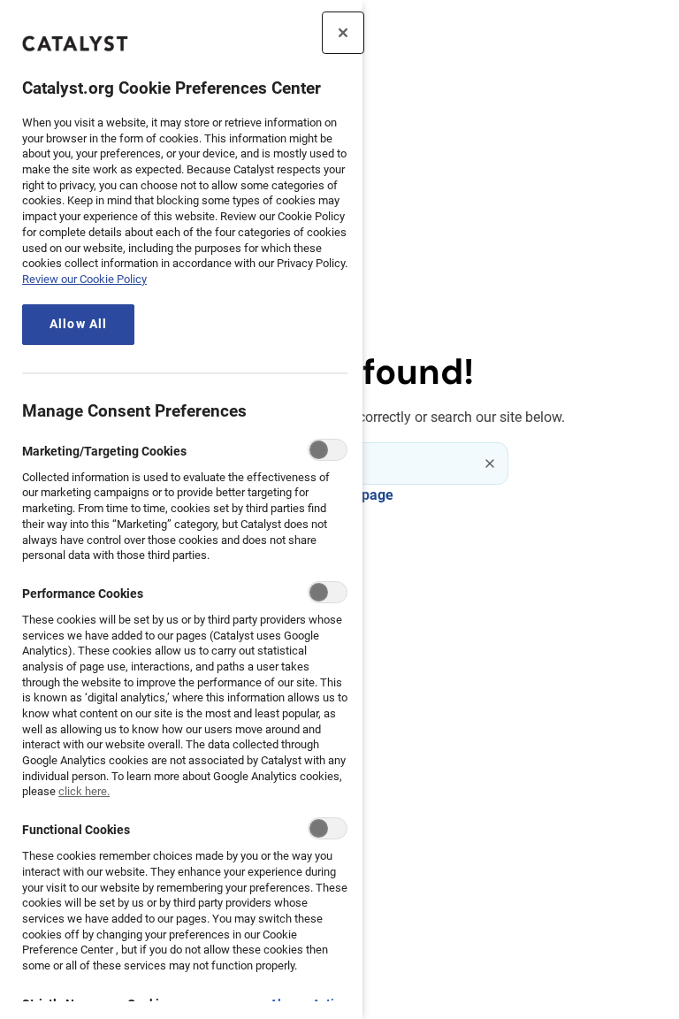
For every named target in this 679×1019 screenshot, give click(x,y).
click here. (84, 791)
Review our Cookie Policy (84, 279)
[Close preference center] (343, 32)
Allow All (78, 324)
